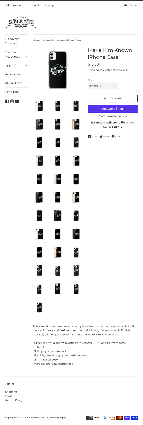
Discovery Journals (12, 41)
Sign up (49, 5)
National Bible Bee (34, 417)
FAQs (8, 396)
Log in (36, 5)
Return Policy (14, 400)
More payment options (113, 116)
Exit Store (12, 92)
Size (90, 80)
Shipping (93, 69)
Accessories (13, 74)
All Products (13, 83)
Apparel (16, 65)
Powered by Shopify (55, 417)
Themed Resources (16, 54)
